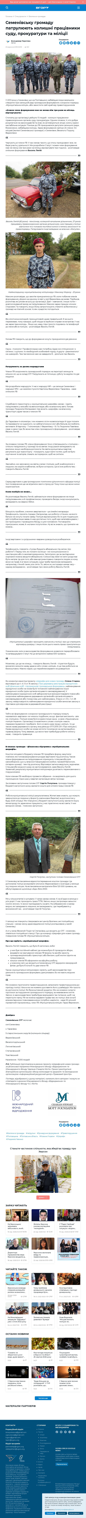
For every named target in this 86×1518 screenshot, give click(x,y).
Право (42, 1446)
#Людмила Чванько (14, 1139)
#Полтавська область (29, 1136)
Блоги (40, 1462)
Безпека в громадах (37, 16)
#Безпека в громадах (15, 1133)
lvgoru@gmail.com (13, 1438)
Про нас (41, 1470)
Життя (42, 1459)
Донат (42, 1197)
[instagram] (61, 1433)
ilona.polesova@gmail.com (16, 1432)
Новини (41, 1429)
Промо (42, 1456)
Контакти (41, 1473)
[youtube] (65, 1433)
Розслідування (45, 1443)
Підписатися (62, 1464)
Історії (42, 1435)
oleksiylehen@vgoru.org (15, 1449)
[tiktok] (73, 1433)
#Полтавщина (12, 1136)
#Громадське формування (48, 1133)
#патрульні (30, 1133)
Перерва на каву (44, 1452)
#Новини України (47, 1136)
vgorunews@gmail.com (15, 1435)
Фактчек (43, 1440)
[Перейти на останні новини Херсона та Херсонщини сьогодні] (42, 8)
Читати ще (43, 1398)
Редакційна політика (42, 1476)
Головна (9, 16)
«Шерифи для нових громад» (50, 681)
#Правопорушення (69, 1133)
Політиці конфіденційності (64, 1509)
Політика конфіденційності (43, 1481)
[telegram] (69, 1433)
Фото (42, 1449)
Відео (40, 1464)
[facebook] (56, 1433)
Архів (40, 1467)
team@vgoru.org (12, 1440)
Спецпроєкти (20, 16)
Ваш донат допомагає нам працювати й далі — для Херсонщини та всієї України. (43, 2)
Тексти (40, 1432)
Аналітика (43, 1437)
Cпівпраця (42, 1485)
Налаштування (74, 1513)
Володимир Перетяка (20, 41)
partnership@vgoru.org (15, 1447)
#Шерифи (60, 1136)
